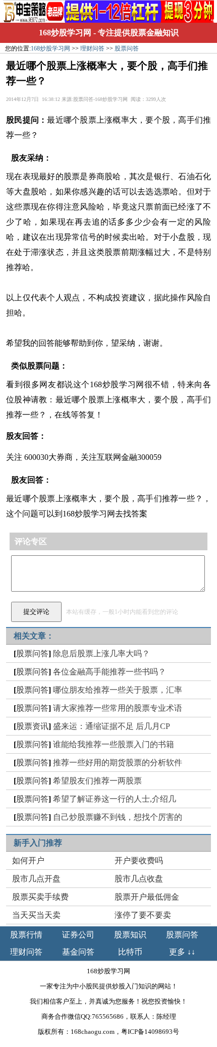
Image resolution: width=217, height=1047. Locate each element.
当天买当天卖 (36, 915)
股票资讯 (32, 726)
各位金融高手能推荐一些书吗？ (109, 671)
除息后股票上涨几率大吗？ (101, 653)
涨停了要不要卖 (143, 915)
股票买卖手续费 (40, 897)
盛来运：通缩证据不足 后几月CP (111, 726)
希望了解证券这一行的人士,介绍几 (114, 799)
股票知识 (130, 934)
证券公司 (78, 934)
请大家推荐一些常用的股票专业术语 (117, 708)
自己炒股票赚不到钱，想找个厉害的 (117, 817)
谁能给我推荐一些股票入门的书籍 (113, 744)
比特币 (130, 952)
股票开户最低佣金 (147, 897)
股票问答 (127, 48)
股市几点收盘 (139, 878)
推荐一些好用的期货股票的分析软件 (117, 762)
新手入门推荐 (38, 843)
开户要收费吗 (139, 860)
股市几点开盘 (36, 878)
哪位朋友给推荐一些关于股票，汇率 (117, 690)
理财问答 (92, 48)
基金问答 (78, 952)
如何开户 (28, 860)
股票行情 (26, 934)
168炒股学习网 (65, 32)
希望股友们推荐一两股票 (97, 780)
